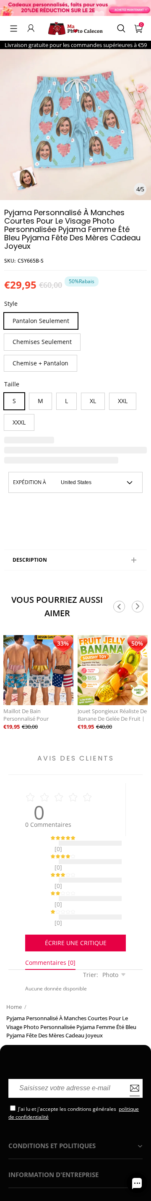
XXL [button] (123, 401)
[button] (13, 28)
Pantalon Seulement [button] (41, 321)
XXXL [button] (19, 422)
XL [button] (93, 401)
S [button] (14, 401)
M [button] (40, 401)
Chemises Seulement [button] (42, 342)
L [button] (66, 401)
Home (14, 986)
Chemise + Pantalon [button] (40, 363)
